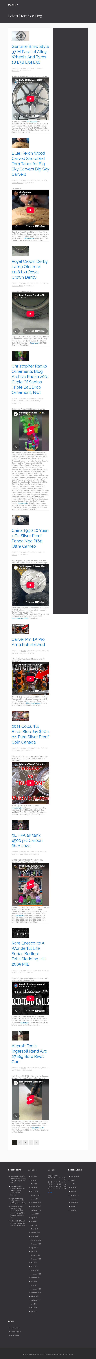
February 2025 (35, 1233)
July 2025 (34, 1218)
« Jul (50, 1192)
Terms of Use (15, 1335)
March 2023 (34, 1266)
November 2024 (36, 1244)
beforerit (73, 1206)
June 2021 (34, 1304)
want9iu (73, 1184)
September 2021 (36, 1300)
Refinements (29, 238)
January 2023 (35, 1270)
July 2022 (34, 1281)
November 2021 (36, 1293)
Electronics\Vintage (33, 703)
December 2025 (36, 1203)
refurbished (17, 653)
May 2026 (34, 1184)
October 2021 (35, 1296)
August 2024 (35, 1248)
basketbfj (73, 1210)
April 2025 (34, 1225)
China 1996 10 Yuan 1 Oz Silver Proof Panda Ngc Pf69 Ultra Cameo (18, 1223)
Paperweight (34, 343)
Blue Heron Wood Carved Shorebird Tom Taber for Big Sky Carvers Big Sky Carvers (30, 164)
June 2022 (34, 1285)
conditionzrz (74, 1195)
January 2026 (35, 1199)
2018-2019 (20, 915)
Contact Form (15, 1328)
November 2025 (36, 1206)
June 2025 (34, 1221)
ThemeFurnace (67, 1354)
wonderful (17, 972)
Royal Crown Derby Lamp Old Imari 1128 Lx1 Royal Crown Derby (18, 1201)
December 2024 (36, 1240)
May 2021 (34, 1308)
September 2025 (36, 1210)
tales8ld (73, 1191)
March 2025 (34, 1229)
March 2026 (34, 1191)
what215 (73, 1188)
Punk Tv (13, 4)
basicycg (73, 1199)
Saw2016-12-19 (38, 1128)
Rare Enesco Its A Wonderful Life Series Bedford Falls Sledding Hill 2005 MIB (29, 954)
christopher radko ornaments (25, 401)
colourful (16, 750)
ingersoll (16, 1070)
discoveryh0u (75, 1176)
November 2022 (36, 1278)
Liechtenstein (23, 503)
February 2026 (35, 1195)
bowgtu (73, 1180)
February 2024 (35, 1255)
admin (23, 68)
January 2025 (35, 1236)
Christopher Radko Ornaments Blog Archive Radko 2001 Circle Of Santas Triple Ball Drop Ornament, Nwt (18, 1212)
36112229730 (32, 121)
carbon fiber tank (20, 854)
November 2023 (36, 1259)
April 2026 (34, 1188)
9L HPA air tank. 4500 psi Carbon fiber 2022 (27, 840)
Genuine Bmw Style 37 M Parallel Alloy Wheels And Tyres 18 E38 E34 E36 (18, 1179)
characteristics (17, 808)
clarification (24, 1023)
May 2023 (34, 1263)
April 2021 (34, 1311)
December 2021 (36, 1289)
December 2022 (36, 1274)
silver (14, 554)
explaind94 (74, 1203)
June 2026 (34, 1180)
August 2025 (35, 1214)
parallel (15, 70)
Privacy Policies (16, 1332)
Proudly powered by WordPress (33, 1354)
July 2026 (34, 1176)
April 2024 (34, 1251)
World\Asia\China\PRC (20, 618)
